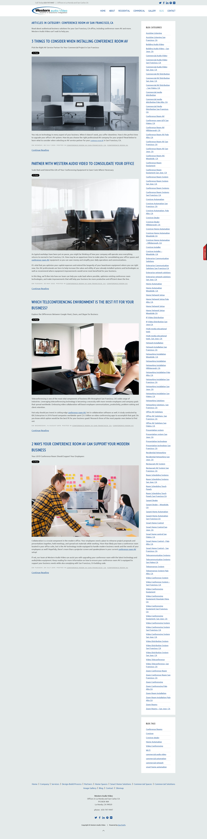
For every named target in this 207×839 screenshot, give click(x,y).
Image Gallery (89, 788)
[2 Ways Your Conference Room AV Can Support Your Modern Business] (85, 501)
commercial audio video (156, 754)
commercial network (154, 762)
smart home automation (156, 767)
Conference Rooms (154, 729)
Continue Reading (40, 150)
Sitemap (120, 788)
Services (55, 784)
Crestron (149, 733)
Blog (161, 10)
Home (103, 10)
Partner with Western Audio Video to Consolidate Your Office (83, 163)
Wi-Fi (148, 750)
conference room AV (40, 260)
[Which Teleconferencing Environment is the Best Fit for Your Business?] (85, 359)
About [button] (112, 10)
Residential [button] (124, 10)
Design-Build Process (72, 784)
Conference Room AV (117, 145)
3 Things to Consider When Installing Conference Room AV (80, 41)
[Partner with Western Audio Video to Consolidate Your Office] (85, 214)
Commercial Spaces (143, 784)
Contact (109, 788)
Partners (88, 784)
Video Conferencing (154, 746)
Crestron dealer (152, 737)
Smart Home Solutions (120, 784)
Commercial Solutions (165, 784)
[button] (103, 830)
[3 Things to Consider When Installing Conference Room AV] (85, 93)
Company (44, 784)
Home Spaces (101, 784)
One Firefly (122, 825)
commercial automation (156, 758)
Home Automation (154, 741)
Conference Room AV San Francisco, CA (86, 145)
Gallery (152, 10)
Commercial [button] (139, 10)
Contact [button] (171, 10)
